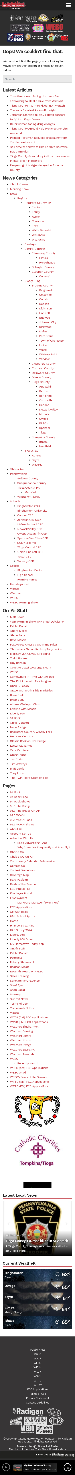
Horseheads (47, 262)
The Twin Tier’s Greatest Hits (29, 777)
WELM (37, 1367)
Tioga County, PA (28, 487)
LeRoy (36, 212)
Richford (44, 423)
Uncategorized (19, 584)
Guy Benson (18, 663)
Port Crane (46, 336)
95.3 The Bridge (20, 806)
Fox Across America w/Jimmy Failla (33, 644)
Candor (44, 405)
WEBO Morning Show (24, 602)
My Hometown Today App (27, 944)
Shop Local (17, 990)
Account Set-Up (20, 833)
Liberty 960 (17, 713)
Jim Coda (16, 759)
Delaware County (43, 372)
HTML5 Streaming (22, 925)
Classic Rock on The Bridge (28, 741)
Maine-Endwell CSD (30, 524)
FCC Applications (21, 907)
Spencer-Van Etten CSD (32, 538)
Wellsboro (38, 235)
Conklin (44, 299)
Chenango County (44, 363)
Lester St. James (21, 745)
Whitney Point (48, 354)
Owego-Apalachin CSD (32, 533)
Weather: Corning (21, 1031)
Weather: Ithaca (20, 1040)
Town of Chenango (51, 340)
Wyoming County (28, 497)
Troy (35, 225)
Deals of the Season (23, 884)
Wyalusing (39, 239)
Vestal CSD (24, 556)
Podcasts (16, 957)
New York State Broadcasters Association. (47, 1451)
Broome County (42, 285)
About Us (16, 829)
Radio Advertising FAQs (32, 843)
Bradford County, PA (38, 203)
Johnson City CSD (29, 519)
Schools (15, 501)
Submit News (19, 999)
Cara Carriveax (19, 750)
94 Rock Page (19, 797)
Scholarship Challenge (25, 980)
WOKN (37, 1376)
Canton (36, 207)
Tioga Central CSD (29, 547)
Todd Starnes (18, 658)
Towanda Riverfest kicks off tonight (33, 110)
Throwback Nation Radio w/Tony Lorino (36, 649)
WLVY (37, 1371)
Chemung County (43, 253)
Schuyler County (43, 267)
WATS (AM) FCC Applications (29, 1017)
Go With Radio (19, 911)
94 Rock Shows (20, 801)
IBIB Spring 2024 (21, 930)
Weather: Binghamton (24, 1026)
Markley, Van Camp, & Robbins (30, 653)
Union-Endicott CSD (30, 552)
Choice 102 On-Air (22, 856)
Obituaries (16, 469)
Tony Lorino (17, 773)
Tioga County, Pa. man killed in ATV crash (37, 105)
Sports (14, 565)
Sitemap (15, 994)
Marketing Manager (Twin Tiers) (38, 902)
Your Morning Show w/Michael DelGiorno (37, 621)
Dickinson (45, 308)
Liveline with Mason (23, 709)
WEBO (14, 598)
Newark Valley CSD (29, 529)
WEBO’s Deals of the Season (28, 1077)
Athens (36, 455)
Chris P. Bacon (19, 686)
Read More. (18, 1250)
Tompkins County (43, 437)
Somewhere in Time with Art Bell (32, 676)
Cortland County (43, 368)
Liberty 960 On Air (22, 939)
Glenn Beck (17, 635)
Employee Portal (21, 893)
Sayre (35, 460)
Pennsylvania (18, 474)
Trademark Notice (22, 1008)
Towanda (38, 221)
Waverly (37, 464)
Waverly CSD (25, 561)
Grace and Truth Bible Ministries (31, 690)
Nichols (44, 414)
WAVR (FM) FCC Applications (29, 1022)
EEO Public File (20, 888)
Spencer (44, 428)
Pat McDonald (19, 626)
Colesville (45, 294)
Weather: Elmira (20, 1035)
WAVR (37, 1358)
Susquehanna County (31, 483)
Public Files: (37, 1349)
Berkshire (45, 395)
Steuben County (42, 271)
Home (14, 921)
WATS (37, 1354)
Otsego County (41, 377)
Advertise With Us (21, 838)
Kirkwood (45, 327)
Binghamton (47, 290)
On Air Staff (17, 948)
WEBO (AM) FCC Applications (29, 1068)
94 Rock (15, 718)
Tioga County (40, 382)
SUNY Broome (26, 542)
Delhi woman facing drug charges (32, 124)
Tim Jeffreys (18, 764)
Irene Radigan (19, 727)
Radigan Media (19, 967)
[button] (68, 5)
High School (25, 575)
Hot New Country (21, 736)
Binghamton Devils (29, 570)
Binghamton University (32, 510)
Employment (18, 898)
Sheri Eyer (16, 985)
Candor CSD (25, 515)
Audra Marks (18, 630)
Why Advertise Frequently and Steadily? (43, 847)
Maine (43, 331)
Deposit (44, 304)
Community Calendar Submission (32, 861)
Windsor (44, 359)
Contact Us (17, 866)
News (13, 193)
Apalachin (45, 386)
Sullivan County (27, 478)
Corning (44, 276)
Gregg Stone (18, 755)
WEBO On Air (18, 1072)
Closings (30, 244)
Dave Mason (18, 640)
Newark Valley (48, 409)
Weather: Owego (20, 1045)
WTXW (37, 1385)
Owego (43, 418)
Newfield (45, 446)
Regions (22, 198)
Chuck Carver (19, 184)
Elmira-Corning (35, 248)
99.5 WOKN (17, 815)
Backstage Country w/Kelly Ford (31, 732)
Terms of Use (18, 1003)
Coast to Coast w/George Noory (30, 667)
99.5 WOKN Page (21, 820)
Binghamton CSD (28, 506)
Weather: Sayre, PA (22, 1049)
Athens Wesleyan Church (26, 704)
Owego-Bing (32, 281)
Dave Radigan (19, 879)
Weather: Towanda (22, 1054)
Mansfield (31, 492)
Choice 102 (17, 852)
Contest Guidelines (22, 870)
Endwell (44, 317)
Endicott (44, 313)
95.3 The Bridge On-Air (25, 810)
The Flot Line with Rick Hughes (30, 681)
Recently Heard (27, 1063)
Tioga (42, 432)
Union (43, 345)
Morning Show (19, 189)
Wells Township (42, 230)
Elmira (43, 258)
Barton (43, 391)
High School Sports (22, 916)
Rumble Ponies (27, 579)
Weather (15, 593)
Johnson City (47, 322)
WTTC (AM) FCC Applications (29, 1081)
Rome (36, 216)
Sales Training (19, 976)
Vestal (43, 350)
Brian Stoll (17, 695)
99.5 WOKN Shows (22, 824)
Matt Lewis (17, 617)
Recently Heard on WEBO (26, 971)
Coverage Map (19, 875)
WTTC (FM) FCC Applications (29, 1086)
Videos (14, 588)
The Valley (31, 451)
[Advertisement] (37, 1097)
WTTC (37, 1380)
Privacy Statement (22, 962)
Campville (45, 400)
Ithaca (43, 441)
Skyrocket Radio (47, 1446)
